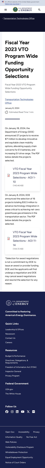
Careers (8, 342)
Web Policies (10, 442)
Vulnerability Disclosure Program (19, 447)
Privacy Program (12, 376)
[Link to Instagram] (12, 411)
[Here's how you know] (22, 3)
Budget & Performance (15, 356)
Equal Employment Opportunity (19, 457)
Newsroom (10, 334)
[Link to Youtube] (22, 411)
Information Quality (13, 437)
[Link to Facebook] (6, 411)
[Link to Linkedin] (17, 411)
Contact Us (10, 338)
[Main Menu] (5, 9)
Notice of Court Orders (15, 462)
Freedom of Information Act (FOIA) (20, 367)
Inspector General (13, 371)
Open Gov (9, 432)
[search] (39, 9)
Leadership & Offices (14, 329)
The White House (13, 393)
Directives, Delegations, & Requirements (16, 361)
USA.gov (9, 389)
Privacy (36, 432)
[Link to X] (28, 411)
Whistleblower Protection (16, 452)
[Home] (22, 12)
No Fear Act (31, 437)
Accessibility (23, 432)
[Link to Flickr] (33, 411)
